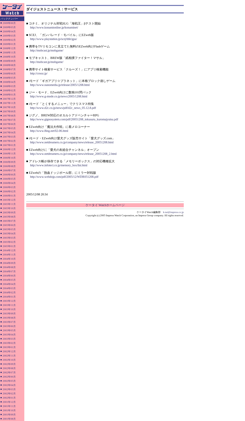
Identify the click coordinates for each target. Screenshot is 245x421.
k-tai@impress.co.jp (173, 212)
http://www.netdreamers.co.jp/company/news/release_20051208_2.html (73, 153)
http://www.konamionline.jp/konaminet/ (54, 27)
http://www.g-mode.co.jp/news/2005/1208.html (58, 96)
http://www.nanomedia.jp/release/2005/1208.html (60, 84)
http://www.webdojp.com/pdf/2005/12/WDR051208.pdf (64, 176)
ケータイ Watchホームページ (105, 205)
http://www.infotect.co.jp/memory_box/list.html (58, 165)
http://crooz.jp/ (38, 73)
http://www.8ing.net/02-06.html (49, 130)
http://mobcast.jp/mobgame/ (46, 50)
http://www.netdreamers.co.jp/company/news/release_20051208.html (72, 142)
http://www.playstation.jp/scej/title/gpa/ (53, 39)
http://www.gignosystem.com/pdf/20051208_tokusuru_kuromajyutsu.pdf (74, 119)
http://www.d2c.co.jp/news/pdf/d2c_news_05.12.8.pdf (63, 107)
